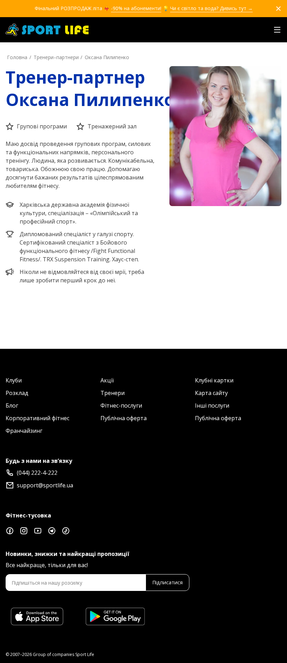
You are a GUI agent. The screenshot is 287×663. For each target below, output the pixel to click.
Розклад (17, 393)
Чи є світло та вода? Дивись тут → (211, 8)
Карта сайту (211, 393)
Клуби (14, 380)
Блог (12, 405)
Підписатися (167, 582)
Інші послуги (212, 405)
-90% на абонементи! (136, 8)
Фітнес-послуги (121, 405)
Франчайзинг (24, 431)
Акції (107, 380)
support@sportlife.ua (45, 485)
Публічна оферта (123, 418)
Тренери (112, 393)
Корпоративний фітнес (37, 418)
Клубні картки (214, 380)
